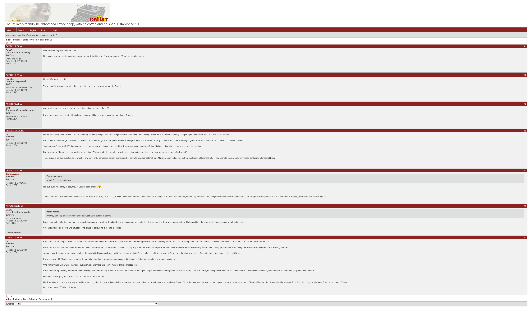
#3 (525, 104)
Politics (16, 40)
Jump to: (10, 304)
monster (10, 79)
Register (33, 30)
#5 (525, 170)
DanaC (9, 50)
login (44, 35)
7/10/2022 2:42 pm (14, 237)
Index (8, 30)
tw (7, 134)
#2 (525, 75)
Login (55, 30)
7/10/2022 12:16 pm (15, 206)
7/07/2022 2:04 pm (14, 46)
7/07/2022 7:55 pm (14, 75)
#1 (525, 46)
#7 (525, 237)
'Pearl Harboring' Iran (94, 247)
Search (21, 30)
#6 (525, 206)
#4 (525, 130)
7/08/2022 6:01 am (14, 104)
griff (8, 108)
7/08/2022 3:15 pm (14, 170)
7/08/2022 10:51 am (15, 130)
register (52, 35)
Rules (44, 30)
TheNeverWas (12, 174)
